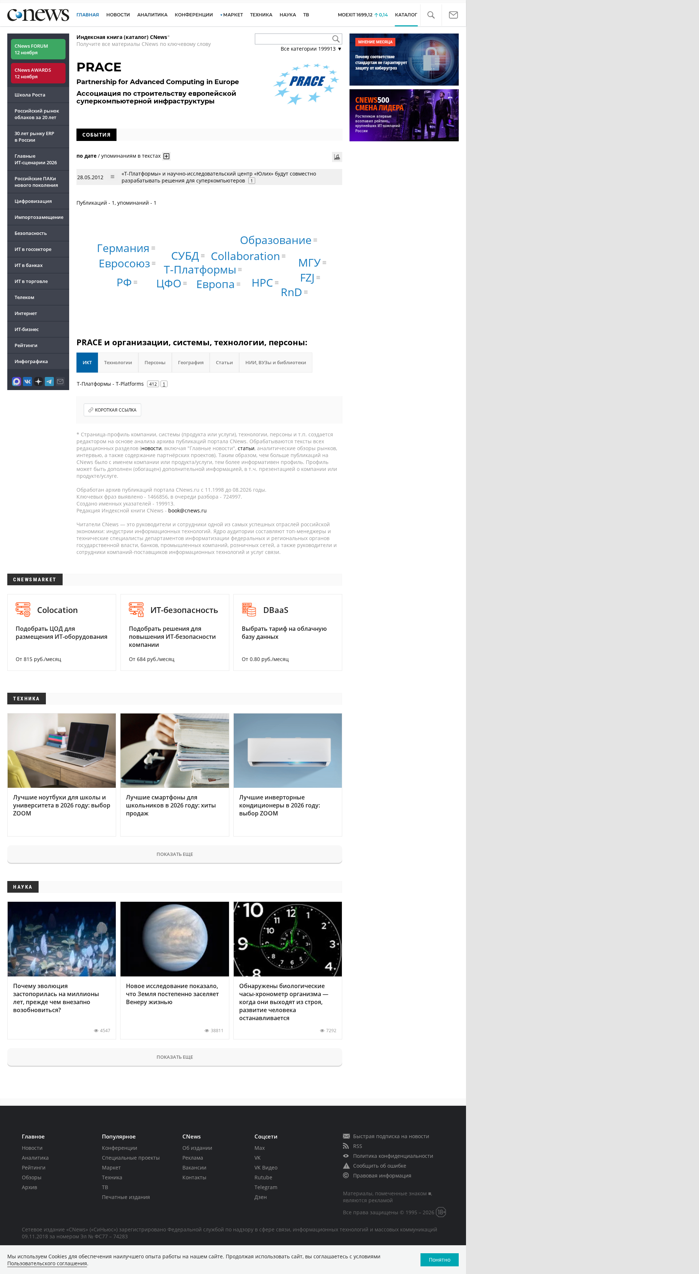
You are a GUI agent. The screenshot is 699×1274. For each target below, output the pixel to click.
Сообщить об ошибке (379, 1165)
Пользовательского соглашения (47, 1263)
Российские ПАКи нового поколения (36, 181)
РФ (124, 282)
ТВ (306, 14)
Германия (123, 247)
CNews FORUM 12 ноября (31, 49)
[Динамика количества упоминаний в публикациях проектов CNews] (337, 157)
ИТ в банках (29, 265)
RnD (291, 291)
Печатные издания (126, 1197)
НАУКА (288, 14)
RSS (357, 1146)
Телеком (24, 297)
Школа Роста (30, 94)
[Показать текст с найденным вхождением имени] (166, 156)
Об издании (197, 1147)
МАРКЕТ (233, 14)
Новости (32, 1147)
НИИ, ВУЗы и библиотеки (275, 362)
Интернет (26, 313)
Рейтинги (26, 345)
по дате (86, 155)
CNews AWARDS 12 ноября (33, 73)
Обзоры (32, 1177)
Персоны (155, 362)
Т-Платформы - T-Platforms (110, 383)
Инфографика (31, 361)
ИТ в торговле (31, 281)
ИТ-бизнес (27, 329)
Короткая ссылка (116, 410)
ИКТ (87, 362)
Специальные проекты (131, 1157)
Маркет (111, 1167)
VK (257, 1157)
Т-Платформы (200, 269)
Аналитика (152, 14)
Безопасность (31, 233)
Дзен (260, 1197)
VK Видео (265, 1167)
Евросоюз (124, 263)
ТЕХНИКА (261, 14)
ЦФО (168, 283)
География (191, 362)
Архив (29, 1187)
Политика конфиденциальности (393, 1155)
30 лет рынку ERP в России (34, 136)
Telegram (265, 1187)
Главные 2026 (36, 159)
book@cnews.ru (187, 510)
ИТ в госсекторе (33, 249)
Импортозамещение (39, 217)
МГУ (309, 262)
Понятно (439, 1259)
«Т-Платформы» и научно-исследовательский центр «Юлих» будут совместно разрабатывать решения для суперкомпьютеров (219, 177)
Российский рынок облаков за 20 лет (37, 114)
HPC (262, 282)
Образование (276, 239)
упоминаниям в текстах (131, 155)
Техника (112, 1177)
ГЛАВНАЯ (87, 14)
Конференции (119, 1147)
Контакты (194, 1177)
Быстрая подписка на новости (391, 1136)
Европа (215, 283)
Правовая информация (382, 1175)
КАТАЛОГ (406, 14)
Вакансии (194, 1167)
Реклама (192, 1157)
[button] (431, 15)
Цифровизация (33, 201)
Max (259, 1147)
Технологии (118, 362)
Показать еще (175, 854)
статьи (246, 448)
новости (151, 448)
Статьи (224, 362)
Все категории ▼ (311, 48)
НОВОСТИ (118, 14)
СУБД (185, 255)
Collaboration (245, 255)
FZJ (307, 277)
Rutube (263, 1177)
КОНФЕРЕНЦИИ (194, 14)
